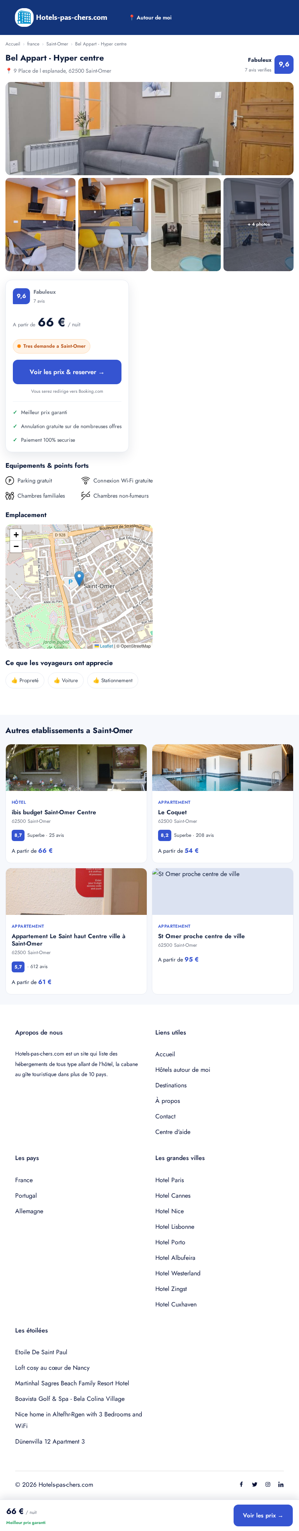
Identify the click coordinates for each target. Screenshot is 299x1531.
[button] (79, 579)
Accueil (12, 43)
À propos (167, 1100)
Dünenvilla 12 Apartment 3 (50, 1441)
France (24, 1180)
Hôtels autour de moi (182, 1069)
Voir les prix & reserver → (67, 371)
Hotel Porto (170, 1242)
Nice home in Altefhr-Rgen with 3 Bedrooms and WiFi (78, 1420)
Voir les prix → (263, 1515)
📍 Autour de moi (150, 17)
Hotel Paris (169, 1180)
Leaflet (106, 646)
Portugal (26, 1195)
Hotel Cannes (172, 1195)
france (33, 43)
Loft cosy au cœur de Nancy (52, 1367)
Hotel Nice (169, 1211)
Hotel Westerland (178, 1273)
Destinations (170, 1085)
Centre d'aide (172, 1131)
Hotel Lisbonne (174, 1226)
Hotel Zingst (171, 1288)
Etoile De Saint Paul (41, 1352)
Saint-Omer (57, 43)
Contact (165, 1116)
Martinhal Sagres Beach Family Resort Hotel (72, 1383)
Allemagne (29, 1211)
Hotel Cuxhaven (176, 1304)
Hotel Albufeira (175, 1257)
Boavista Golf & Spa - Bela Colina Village (70, 1398)
